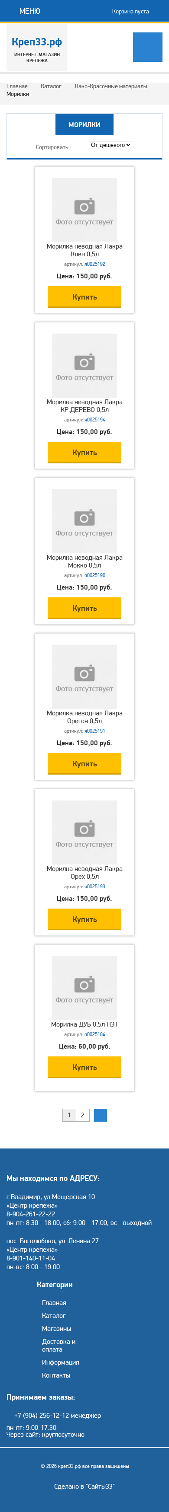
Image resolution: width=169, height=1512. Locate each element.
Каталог (51, 86)
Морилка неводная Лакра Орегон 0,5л (85, 717)
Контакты (56, 1375)
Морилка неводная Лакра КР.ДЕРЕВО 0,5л (85, 406)
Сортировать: (53, 147)
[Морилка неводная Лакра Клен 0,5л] (84, 240)
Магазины (56, 1328)
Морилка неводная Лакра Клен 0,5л (85, 250)
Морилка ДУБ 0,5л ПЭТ (84, 1024)
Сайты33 (100, 1486)
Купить (84, 297)
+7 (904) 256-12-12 (41, 1415)
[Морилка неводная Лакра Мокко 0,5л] (84, 551)
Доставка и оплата (58, 1345)
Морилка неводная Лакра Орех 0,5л (85, 872)
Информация (60, 1362)
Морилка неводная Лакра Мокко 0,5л (85, 561)
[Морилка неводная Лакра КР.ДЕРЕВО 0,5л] (84, 396)
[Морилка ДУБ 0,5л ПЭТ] (84, 1018)
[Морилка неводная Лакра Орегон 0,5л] (84, 707)
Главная (17, 86)
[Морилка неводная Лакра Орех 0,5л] (84, 862)
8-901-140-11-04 (30, 1258)
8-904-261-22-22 (30, 1214)
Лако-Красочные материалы (111, 86)
